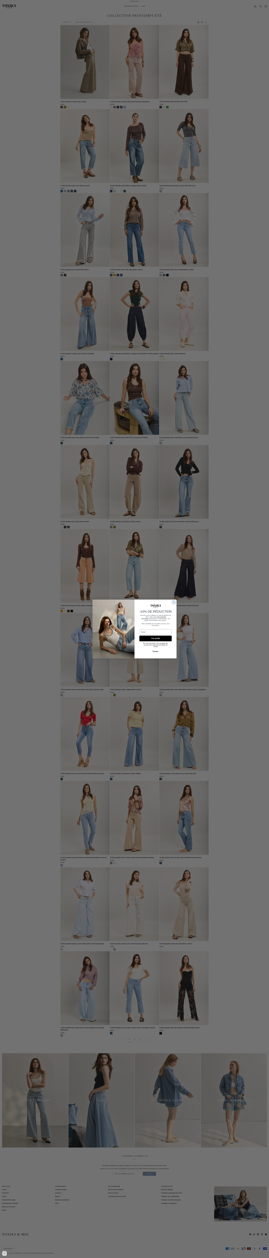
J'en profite (155, 638)
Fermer (155, 651)
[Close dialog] (174, 602)
